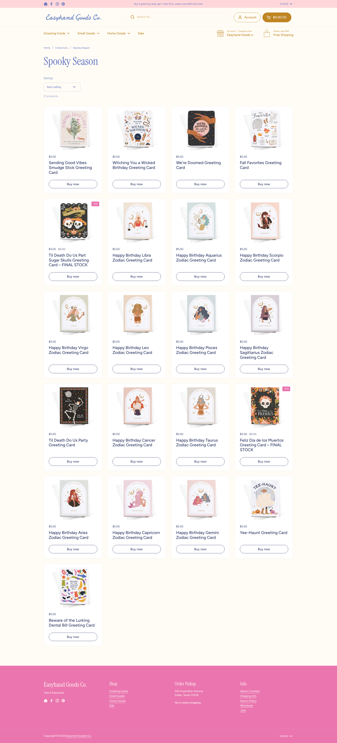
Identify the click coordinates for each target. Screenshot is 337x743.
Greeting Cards (118, 691)
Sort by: (48, 78)
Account (250, 17)
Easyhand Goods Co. (78, 736)
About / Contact (250, 691)
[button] (277, 17)
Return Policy (248, 701)
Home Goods (117, 701)
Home (47, 47)
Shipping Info (248, 696)
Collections (61, 47)
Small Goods (117, 696)
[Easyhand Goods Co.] (73, 17)
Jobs (243, 710)
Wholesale (246, 705)
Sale (111, 705)
